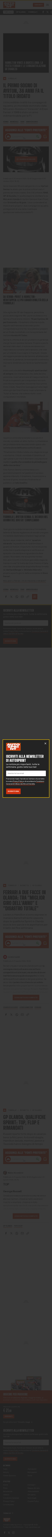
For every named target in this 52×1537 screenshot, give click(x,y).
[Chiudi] (45, 743)
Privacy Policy (18, 781)
